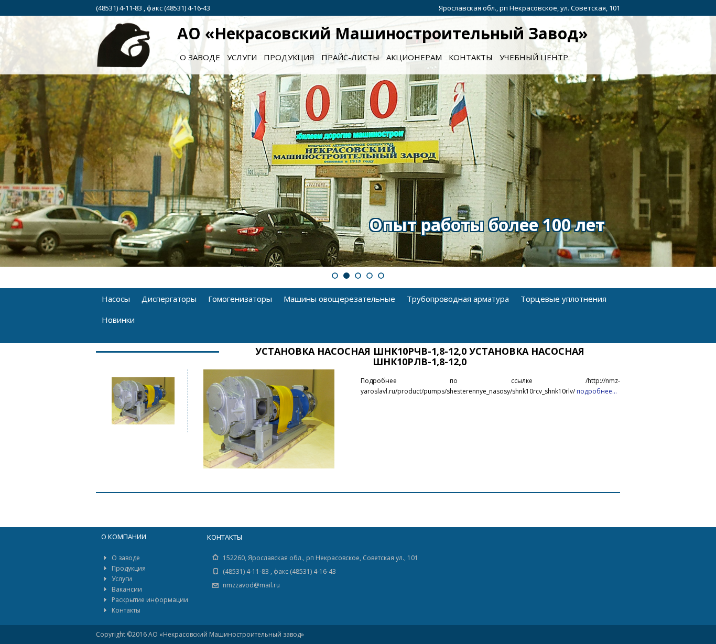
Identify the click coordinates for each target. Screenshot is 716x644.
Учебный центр (534, 57)
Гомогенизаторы (240, 298)
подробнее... (597, 391)
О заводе (200, 57)
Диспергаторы (169, 298)
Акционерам (414, 57)
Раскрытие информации (150, 599)
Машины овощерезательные (339, 298)
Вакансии (127, 589)
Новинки (118, 319)
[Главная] (123, 45)
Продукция (289, 57)
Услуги (242, 57)
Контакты (471, 57)
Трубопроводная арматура (458, 298)
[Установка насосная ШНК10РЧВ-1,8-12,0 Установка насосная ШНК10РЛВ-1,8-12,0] (140, 401)
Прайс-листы (350, 57)
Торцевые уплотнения (563, 298)
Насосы (116, 298)
